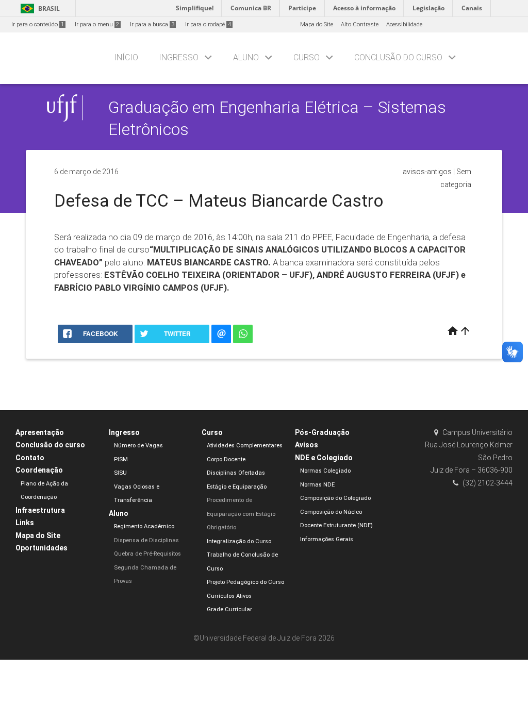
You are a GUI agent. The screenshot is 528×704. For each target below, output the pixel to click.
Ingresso (179, 57)
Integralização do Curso (239, 541)
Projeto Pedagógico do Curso (245, 582)
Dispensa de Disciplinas (146, 540)
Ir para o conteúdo (37, 24)
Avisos (306, 445)
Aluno (246, 57)
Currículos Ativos (229, 596)
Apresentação (39, 432)
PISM (121, 459)
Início (126, 57)
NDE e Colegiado (324, 458)
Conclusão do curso (398, 57)
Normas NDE (317, 484)
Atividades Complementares (245, 445)
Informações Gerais (326, 539)
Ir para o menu (97, 24)
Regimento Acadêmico (144, 526)
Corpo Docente (226, 459)
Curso (306, 57)
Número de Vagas (138, 445)
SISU (120, 473)
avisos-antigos (427, 171)
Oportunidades (41, 548)
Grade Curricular (229, 609)
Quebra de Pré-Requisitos (147, 553)
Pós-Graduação (322, 432)
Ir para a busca (152, 24)
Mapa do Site (316, 24)
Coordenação (39, 470)
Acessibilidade (404, 24)
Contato (29, 458)
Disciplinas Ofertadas (236, 473)
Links (24, 522)
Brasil (38, 8)
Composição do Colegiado (335, 498)
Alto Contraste (359, 24)
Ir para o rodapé (208, 24)
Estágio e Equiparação (237, 486)
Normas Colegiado (325, 470)
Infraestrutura (40, 510)
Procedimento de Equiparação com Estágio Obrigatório (241, 514)
